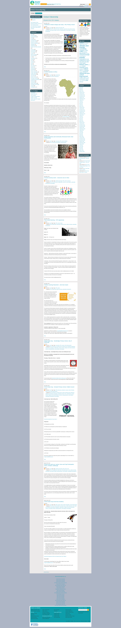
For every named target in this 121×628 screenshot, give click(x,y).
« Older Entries (46, 572)
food (88, 59)
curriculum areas (34, 40)
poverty (87, 70)
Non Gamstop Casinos (60, 587)
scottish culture (33, 73)
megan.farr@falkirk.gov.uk (48, 456)
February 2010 (81, 122)
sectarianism (82, 79)
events (63, 141)
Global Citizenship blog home (36, 18)
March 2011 (81, 106)
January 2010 (81, 123)
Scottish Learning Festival (35, 96)
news (80, 70)
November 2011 (82, 96)
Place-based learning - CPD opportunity (54, 220)
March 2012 (81, 91)
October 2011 (81, 97)
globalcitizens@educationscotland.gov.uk (59, 378)
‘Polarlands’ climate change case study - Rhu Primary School (59, 24)
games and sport (34, 54)
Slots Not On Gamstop (60, 595)
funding (81, 60)
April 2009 (81, 135)
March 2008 (81, 150)
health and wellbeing (34, 43)
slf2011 (87, 79)
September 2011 (82, 98)
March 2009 (81, 136)
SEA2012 (87, 77)
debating (85, 51)
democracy (59, 390)
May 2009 (81, 133)
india (32, 63)
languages (33, 44)
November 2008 (82, 140)
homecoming (33, 55)
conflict (86, 50)
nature (61, 223)
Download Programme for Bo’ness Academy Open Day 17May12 (55, 556)
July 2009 (81, 131)
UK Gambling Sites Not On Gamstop (60, 592)
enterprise (63, 390)
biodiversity (33, 80)
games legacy (86, 60)
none (50, 27)
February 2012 (81, 92)
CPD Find (32, 612)
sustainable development (35, 79)
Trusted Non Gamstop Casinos (60, 589)
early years (33, 75)
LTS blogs (32, 13)
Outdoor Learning (34, 97)
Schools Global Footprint (57, 612)
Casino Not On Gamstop (60, 599)
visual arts (83, 80)
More (45, 66)
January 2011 (81, 108)
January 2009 (81, 137)
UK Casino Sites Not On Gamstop (60, 605)
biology (83, 44)
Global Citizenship (38, 13)
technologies (33, 51)
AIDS (84, 43)
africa (32, 34)
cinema (86, 44)
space (80, 80)
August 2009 (81, 130)
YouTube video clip (66, 116)
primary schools (61, 347)
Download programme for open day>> (50, 419)
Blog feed (33, 19)
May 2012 (81, 88)
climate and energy (59, 27)
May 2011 (81, 103)
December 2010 (82, 110)
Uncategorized (33, 87)
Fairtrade (65, 141)
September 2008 (82, 142)
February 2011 (81, 107)
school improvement (67, 345)
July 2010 (81, 116)
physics (83, 70)
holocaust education (84, 61)
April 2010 (81, 120)
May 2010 (81, 118)
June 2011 (81, 102)
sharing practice (33, 74)
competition (82, 50)
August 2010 (81, 115)
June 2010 (81, 117)
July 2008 (81, 145)
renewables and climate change (51, 30)
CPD (32, 38)
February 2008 (81, 151)
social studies (33, 50)
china (32, 60)
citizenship (33, 35)
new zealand (33, 65)
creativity (32, 39)
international (33, 58)
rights (88, 73)
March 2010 (81, 121)
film (86, 59)
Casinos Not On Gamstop (60, 580)
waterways (81, 81)
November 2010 (82, 111)
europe (32, 53)
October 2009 (81, 127)
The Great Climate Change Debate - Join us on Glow (84, 162)
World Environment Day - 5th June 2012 (84, 158)
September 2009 (82, 128)
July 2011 (81, 101)
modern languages (66, 504)
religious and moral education (36, 46)
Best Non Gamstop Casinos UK (36, 23)
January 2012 (81, 93)
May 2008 (81, 147)
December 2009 (82, 125)
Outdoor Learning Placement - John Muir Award (56, 284)
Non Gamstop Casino (34, 22)
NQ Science (33, 100)
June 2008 (81, 146)
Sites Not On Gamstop (60, 590)
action (81, 43)
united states (33, 68)
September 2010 (82, 113)
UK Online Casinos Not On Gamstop (60, 582)
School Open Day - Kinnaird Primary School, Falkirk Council (59, 387)
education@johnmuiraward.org (62, 330)
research (85, 71)
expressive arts (33, 41)
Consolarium (33, 92)
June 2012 (81, 87)
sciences (32, 49)
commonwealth (33, 36)
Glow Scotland (33, 95)
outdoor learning (34, 83)
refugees (81, 71)
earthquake (87, 53)
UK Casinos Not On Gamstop (36, 26)
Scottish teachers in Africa (50, 72)
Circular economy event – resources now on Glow (56, 177)
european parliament (82, 56)
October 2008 (81, 141)
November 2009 (82, 126)
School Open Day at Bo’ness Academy (54, 501)
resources (69, 180)
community (33, 82)
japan (32, 64)
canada (32, 59)
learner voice (33, 70)
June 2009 (81, 132)
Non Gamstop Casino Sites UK (60, 585)
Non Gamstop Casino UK (60, 604)
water (86, 80)
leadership (33, 69)
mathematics (33, 45)
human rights (82, 63)
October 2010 (81, 112)
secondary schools (34, 78)
